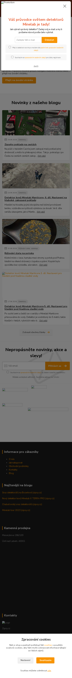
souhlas (48, 645)
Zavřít (36, 66)
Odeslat (49, 39)
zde (49, 670)
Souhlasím (45, 660)
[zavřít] (64, 6)
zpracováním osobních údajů (35, 57)
